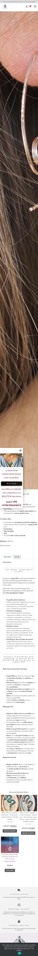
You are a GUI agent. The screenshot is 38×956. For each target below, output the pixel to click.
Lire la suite (10, 870)
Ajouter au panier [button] (9, 831)
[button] (20, 450)
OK (19, 953)
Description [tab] (7, 557)
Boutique (11, 484)
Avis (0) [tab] (17, 557)
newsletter (33, 1)
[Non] (33, 949)
